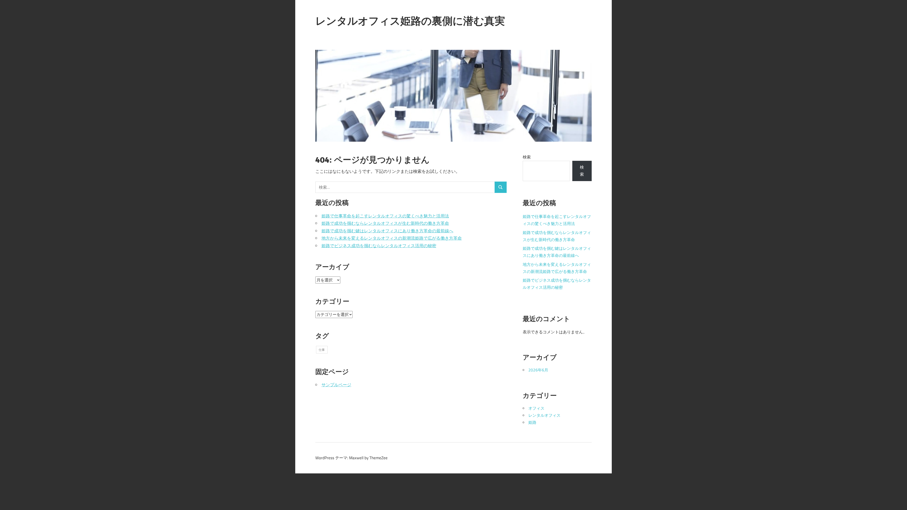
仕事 (322, 349)
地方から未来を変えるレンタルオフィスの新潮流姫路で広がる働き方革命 (391, 238)
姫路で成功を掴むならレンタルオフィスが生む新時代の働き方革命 (385, 223)
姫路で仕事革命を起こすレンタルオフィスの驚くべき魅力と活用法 (385, 216)
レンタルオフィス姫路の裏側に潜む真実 (410, 20)
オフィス (536, 408)
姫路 (532, 422)
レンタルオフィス (544, 415)
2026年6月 (538, 370)
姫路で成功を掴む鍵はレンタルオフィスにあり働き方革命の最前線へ (387, 231)
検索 (527, 157)
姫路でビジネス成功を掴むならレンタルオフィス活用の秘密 (378, 245)
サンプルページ (336, 385)
